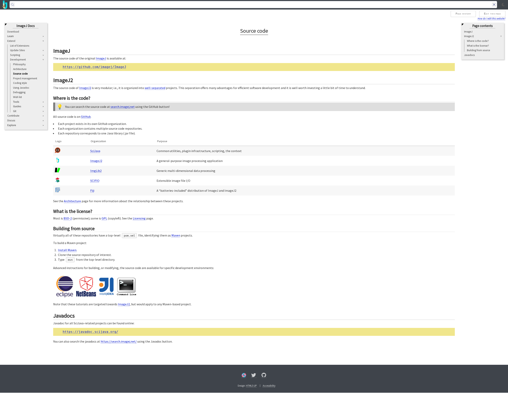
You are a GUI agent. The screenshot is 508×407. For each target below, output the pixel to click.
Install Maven (67, 250)
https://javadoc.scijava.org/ (90, 332)
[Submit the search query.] (12, 5)
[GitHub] (264, 376)
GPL (104, 218)
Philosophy (19, 64)
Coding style (20, 83)
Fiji (92, 190)
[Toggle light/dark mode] (503, 5)
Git (14, 111)
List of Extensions (19, 45)
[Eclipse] (64, 296)
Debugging (19, 92)
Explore (11, 125)
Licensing (139, 218)
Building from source (478, 50)
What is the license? (478, 45)
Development (18, 59)
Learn (10, 36)
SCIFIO (94, 181)
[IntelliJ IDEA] (106, 294)
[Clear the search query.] (494, 5)
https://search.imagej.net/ (119, 341)
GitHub (86, 117)
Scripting (15, 55)
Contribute (13, 116)
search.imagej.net (123, 107)
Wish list (17, 97)
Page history (463, 13)
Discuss (11, 120)
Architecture (20, 69)
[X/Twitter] (254, 376)
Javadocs (469, 55)
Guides (17, 106)
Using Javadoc (21, 87)
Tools (16, 102)
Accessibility (269, 385)
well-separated (155, 88)
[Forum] (243, 376)
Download (13, 31)
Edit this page (492, 13)
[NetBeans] (86, 295)
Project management (25, 78)
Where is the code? (478, 41)
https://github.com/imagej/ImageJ (94, 67)
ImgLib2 (96, 171)
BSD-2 (68, 218)
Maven (175, 235)
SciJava (95, 151)
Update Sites (17, 50)
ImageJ (468, 31)
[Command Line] (126, 294)
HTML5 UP (251, 385)
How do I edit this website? (491, 18)
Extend (11, 41)
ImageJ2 (469, 36)
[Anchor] (74, 50)
